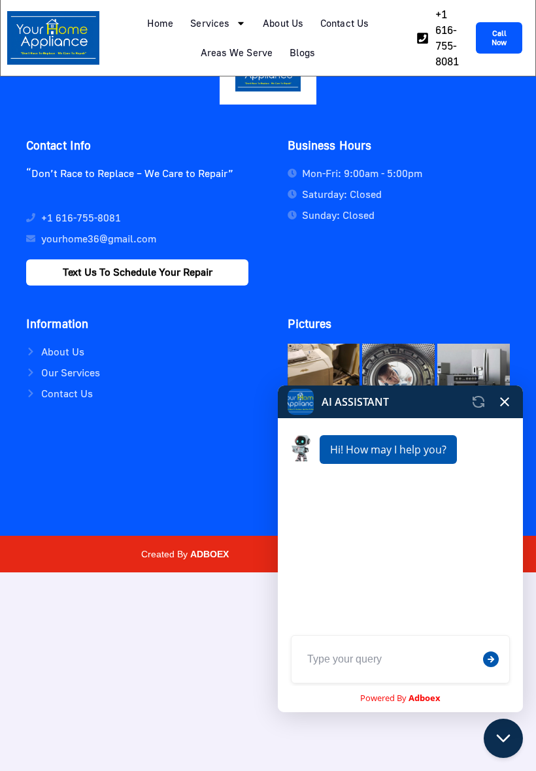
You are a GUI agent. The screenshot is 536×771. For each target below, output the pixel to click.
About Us (283, 23)
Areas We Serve (237, 52)
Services (209, 23)
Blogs (303, 52)
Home (160, 23)
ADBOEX (209, 554)
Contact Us (344, 23)
